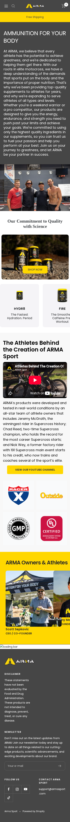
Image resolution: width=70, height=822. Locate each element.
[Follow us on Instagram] (17, 789)
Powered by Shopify (34, 811)
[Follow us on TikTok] (8, 797)
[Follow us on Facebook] (8, 789)
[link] (35, 270)
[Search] (13, 6)
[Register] (59, 766)
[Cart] (64, 6)
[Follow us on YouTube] (25, 789)
